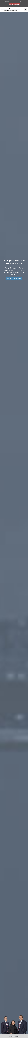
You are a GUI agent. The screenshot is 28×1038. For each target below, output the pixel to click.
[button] (25, 9)
